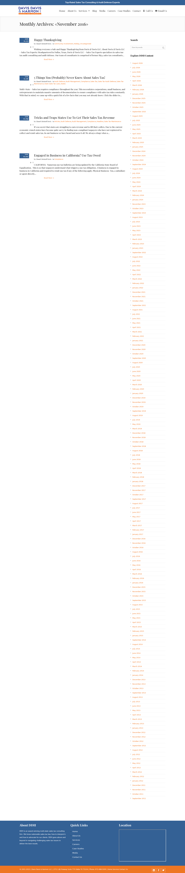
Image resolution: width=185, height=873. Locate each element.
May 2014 (136, 658)
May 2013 (136, 710)
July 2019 (136, 420)
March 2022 (137, 279)
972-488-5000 (100, 869)
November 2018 (138, 437)
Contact (137, 10)
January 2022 (137, 288)
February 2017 (138, 530)
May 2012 (136, 763)
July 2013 (136, 702)
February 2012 (138, 776)
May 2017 (136, 517)
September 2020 (139, 358)
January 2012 (137, 781)
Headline (100, 121)
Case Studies (124, 10)
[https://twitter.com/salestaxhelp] (163, 870)
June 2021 (136, 319)
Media (102, 10)
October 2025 (137, 107)
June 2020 (136, 371)
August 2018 (137, 451)
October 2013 (137, 688)
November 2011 (138, 790)
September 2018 (139, 446)
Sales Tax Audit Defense (107, 81)
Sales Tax (93, 81)
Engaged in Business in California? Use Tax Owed (67, 155)
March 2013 (137, 719)
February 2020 (138, 389)
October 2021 (137, 301)
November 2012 (138, 737)
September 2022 (139, 252)
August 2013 (137, 697)
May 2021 (136, 323)
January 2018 (137, 481)
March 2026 (137, 85)
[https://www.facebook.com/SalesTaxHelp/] (159, 870)
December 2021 (138, 292)
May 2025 (136, 129)
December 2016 (138, 539)
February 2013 (138, 724)
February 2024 (138, 195)
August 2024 (137, 169)
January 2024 (137, 200)
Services (83, 10)
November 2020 (138, 349)
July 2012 (136, 754)
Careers (112, 10)
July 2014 (136, 649)
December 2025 (138, 98)
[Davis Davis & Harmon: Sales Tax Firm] (30, 10)
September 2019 (139, 411)
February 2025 (138, 142)
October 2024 (137, 160)
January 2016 (137, 583)
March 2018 (137, 473)
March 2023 (137, 239)
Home (62, 10)
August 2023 (137, 217)
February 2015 (138, 631)
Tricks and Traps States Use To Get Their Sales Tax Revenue (74, 117)
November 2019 (138, 402)
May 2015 (136, 618)
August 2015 (137, 605)
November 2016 (138, 543)
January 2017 (137, 534)
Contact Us (77, 857)
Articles (57, 121)
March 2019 (137, 429)
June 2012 (136, 759)
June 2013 (136, 706)
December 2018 (138, 433)
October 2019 (137, 407)
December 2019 (138, 398)
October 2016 (137, 547)
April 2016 (136, 569)
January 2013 (137, 728)
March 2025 (137, 138)
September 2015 (139, 600)
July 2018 (136, 455)
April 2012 (136, 768)
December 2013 (138, 680)
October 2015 (137, 596)
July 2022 (136, 261)
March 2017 (137, 525)
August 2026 (137, 63)
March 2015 (137, 627)
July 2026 (136, 68)
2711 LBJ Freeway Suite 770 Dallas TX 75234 (71, 869)
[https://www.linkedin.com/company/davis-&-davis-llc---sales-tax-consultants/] (154, 870)
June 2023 (136, 226)
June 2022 (136, 266)
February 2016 (138, 578)
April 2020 (136, 380)
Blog (94, 10)
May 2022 (136, 270)
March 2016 (137, 574)
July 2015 (136, 609)
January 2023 (137, 248)
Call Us (149, 10)
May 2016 (136, 565)
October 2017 (137, 495)
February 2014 (138, 671)
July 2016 (136, 556)
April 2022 (136, 274)
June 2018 (136, 459)
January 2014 (137, 675)
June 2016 (136, 561)
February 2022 (138, 283)
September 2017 (139, 499)
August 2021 (137, 310)
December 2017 (138, 486)
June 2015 (136, 613)
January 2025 (137, 147)
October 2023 (137, 208)
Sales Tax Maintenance (112, 121)
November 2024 (138, 156)
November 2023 (138, 204)
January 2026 (137, 94)
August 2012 (137, 750)
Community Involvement (63, 44)
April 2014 (136, 662)
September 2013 (139, 693)
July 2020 (136, 367)
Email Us (162, 10)
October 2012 (137, 741)
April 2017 (136, 521)
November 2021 (138, 296)
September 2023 (139, 213)
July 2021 (136, 314)
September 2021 (139, 305)
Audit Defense (59, 81)
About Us (71, 10)
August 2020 (137, 363)
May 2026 (136, 76)
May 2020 (136, 376)
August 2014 (137, 644)
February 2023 (138, 244)
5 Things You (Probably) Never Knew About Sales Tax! (69, 77)
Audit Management (73, 81)
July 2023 (136, 222)
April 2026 (136, 81)
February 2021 (138, 336)
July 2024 (136, 173)
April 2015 (136, 622)
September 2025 (139, 112)
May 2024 (136, 182)
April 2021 (136, 327)
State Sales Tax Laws (52, 84)
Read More (48, 59)
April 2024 (136, 186)
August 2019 (137, 415)
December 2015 (138, 587)
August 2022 (137, 257)
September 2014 (139, 640)
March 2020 (137, 385)
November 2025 (138, 103)
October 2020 (137, 354)
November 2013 (138, 684)
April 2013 (136, 715)
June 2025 (136, 125)
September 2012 (139, 746)
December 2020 (138, 345)
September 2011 (139, 798)
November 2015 (138, 591)
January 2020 (137, 393)
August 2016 (137, 552)
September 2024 (139, 164)
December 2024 (138, 151)
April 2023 (136, 235)
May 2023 (136, 230)
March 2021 (137, 332)
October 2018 (137, 442)
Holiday (76, 44)
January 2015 (137, 636)
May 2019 (136, 424)
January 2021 (137, 341)
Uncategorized (85, 44)
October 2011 (137, 794)
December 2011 (138, 785)
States (63, 84)
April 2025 (136, 134)
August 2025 (137, 116)
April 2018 (136, 468)
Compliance (85, 81)
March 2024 (137, 191)
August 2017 (137, 503)
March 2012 (137, 772)
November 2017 (138, 490)
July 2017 (136, 508)
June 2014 (136, 653)
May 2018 (136, 464)
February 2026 (138, 90)
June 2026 (136, 72)
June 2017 (136, 512)
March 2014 (137, 666)
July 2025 (136, 120)
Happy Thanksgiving (48, 40)
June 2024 (136, 178)
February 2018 (138, 477)
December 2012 (138, 732)
